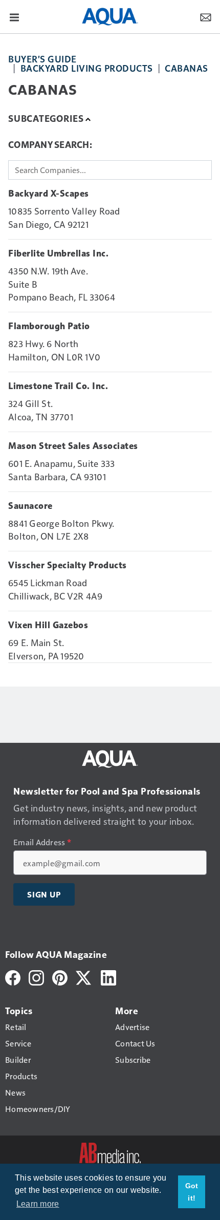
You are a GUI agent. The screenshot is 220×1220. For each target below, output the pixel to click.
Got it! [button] (192, 1192)
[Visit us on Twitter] (84, 976)
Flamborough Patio (49, 326)
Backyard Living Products (86, 68)
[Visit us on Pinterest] (60, 976)
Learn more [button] (37, 1204)
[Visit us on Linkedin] (108, 976)
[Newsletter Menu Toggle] (206, 16)
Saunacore (30, 505)
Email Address (42, 842)
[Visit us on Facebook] (12, 976)
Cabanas (186, 68)
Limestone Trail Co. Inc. (58, 386)
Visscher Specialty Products (67, 565)
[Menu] (14, 16)
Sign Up (44, 894)
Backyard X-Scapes (48, 193)
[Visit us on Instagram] (36, 976)
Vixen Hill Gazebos (48, 625)
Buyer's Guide (42, 59)
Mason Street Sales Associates (73, 446)
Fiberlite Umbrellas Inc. (58, 253)
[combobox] (110, 170)
